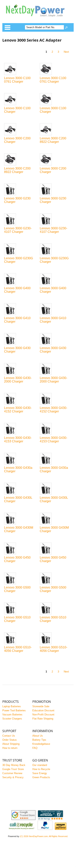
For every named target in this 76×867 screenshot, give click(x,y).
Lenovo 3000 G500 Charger (17, 589)
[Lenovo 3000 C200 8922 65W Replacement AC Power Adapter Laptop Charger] (56, 129)
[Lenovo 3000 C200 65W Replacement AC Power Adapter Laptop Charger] (20, 129)
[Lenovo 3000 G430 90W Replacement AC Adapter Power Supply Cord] (56, 339)
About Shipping (10, 743)
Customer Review (12, 773)
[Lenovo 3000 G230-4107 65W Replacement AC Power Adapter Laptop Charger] (20, 219)
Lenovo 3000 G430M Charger (18, 529)
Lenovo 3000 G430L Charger (18, 499)
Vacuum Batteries (12, 714)
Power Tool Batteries (14, 710)
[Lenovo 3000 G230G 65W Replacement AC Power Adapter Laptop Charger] (20, 249)
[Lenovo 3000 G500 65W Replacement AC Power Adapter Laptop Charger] (20, 579)
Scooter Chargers (12, 718)
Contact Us (8, 735)
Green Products (41, 777)
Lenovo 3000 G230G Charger (18, 260)
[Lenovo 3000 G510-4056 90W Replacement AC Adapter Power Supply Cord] (56, 638)
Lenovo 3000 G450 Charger (17, 559)
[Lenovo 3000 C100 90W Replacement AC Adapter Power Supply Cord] (56, 99)
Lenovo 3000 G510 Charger (17, 619)
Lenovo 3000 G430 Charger (17, 349)
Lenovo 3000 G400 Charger (17, 289)
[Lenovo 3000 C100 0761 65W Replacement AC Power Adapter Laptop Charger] (20, 69)
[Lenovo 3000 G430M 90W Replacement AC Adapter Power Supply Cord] (56, 519)
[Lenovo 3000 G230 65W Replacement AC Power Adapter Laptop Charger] (20, 189)
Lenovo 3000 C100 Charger (17, 110)
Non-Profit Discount (43, 714)
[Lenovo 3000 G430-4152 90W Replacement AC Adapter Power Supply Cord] (56, 399)
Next (66, 51)
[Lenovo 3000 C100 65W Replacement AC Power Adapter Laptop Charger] (20, 99)
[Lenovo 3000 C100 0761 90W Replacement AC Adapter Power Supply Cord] (56, 69)
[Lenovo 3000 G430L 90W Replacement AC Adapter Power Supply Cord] (56, 489)
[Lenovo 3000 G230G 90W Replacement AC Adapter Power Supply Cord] (56, 249)
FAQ (34, 748)
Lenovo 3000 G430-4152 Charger (18, 409)
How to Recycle (41, 769)
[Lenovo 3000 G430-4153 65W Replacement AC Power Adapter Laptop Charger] (20, 429)
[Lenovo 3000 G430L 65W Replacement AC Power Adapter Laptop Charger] (20, 489)
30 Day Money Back (13, 765)
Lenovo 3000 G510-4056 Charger (18, 649)
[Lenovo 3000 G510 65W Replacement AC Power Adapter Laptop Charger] (20, 608)
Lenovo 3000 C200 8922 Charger (53, 140)
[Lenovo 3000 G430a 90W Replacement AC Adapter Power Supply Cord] (56, 459)
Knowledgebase (41, 743)
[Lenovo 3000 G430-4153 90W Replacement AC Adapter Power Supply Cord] (56, 429)
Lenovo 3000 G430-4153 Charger (18, 439)
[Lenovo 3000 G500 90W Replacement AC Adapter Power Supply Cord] (56, 579)
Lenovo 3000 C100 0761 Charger (17, 79)
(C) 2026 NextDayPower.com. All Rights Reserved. (44, 836)
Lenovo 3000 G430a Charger (18, 469)
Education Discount (43, 710)
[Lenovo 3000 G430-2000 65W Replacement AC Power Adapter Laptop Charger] (20, 369)
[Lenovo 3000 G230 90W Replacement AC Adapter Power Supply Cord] (56, 189)
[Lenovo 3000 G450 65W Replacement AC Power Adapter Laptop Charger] (20, 549)
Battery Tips (39, 739)
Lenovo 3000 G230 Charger (17, 200)
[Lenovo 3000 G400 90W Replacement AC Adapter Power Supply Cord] (56, 279)
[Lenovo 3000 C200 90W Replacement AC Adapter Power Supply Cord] (56, 159)
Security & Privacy (13, 777)
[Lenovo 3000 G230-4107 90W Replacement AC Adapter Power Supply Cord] (56, 219)
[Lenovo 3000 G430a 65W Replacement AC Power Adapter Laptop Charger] (20, 459)
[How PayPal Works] (45, 829)
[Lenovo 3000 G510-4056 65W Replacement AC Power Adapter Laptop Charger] (20, 638)
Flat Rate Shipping (42, 718)
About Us (37, 735)
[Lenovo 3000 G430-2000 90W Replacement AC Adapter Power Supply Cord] (56, 369)
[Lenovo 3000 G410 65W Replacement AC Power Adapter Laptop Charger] (20, 309)
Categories (7, 27)
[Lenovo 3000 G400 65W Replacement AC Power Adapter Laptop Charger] (20, 279)
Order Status (9, 739)
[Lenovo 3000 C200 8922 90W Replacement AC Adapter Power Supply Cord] (20, 159)
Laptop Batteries (11, 706)
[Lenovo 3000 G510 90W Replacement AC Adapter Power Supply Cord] (56, 608)
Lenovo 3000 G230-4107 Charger (18, 230)
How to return (9, 748)
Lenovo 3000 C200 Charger (17, 140)
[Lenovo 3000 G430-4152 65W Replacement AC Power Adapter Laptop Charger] (20, 399)
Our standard (39, 765)
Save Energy (39, 773)
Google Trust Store (13, 769)
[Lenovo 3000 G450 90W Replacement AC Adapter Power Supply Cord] (56, 549)
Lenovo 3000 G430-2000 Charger (18, 379)
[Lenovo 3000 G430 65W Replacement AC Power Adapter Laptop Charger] (20, 339)
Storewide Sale (40, 706)
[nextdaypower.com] (38, 19)
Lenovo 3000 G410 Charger (17, 319)
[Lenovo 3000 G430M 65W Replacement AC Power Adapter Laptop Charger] (20, 519)
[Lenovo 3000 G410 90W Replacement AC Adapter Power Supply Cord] (56, 309)
